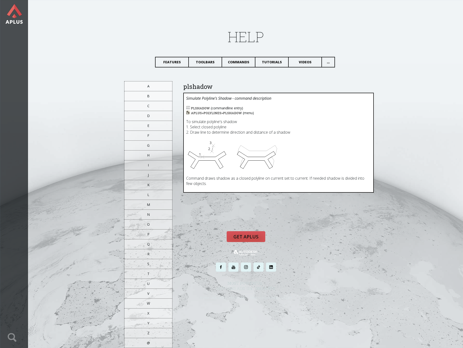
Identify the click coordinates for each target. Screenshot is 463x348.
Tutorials (272, 62)
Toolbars (205, 62)
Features (172, 62)
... (328, 62)
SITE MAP (286, 298)
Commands (238, 62)
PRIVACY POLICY (237, 298)
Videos (305, 62)
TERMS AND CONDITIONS (263, 298)
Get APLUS (246, 237)
